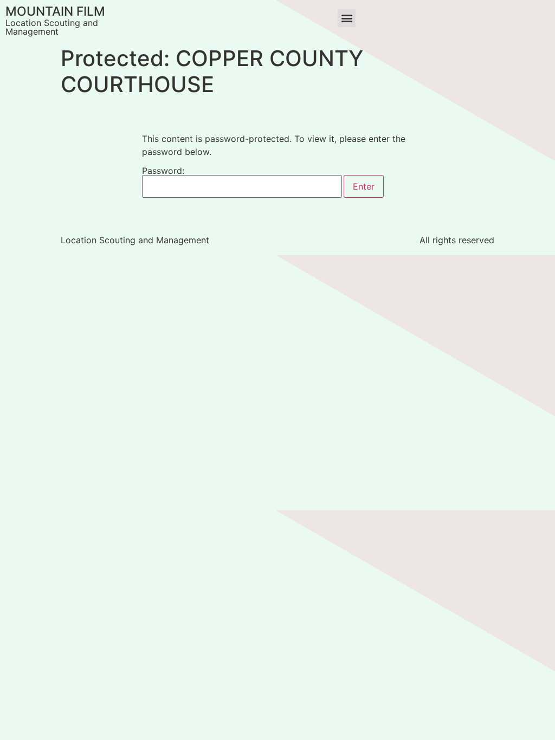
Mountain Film (55, 11)
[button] (347, 18)
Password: (163, 171)
